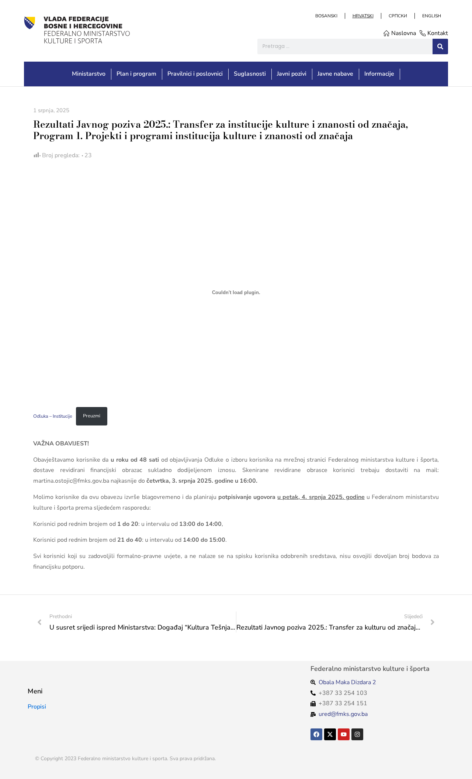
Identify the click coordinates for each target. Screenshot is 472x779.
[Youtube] (344, 734)
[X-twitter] (330, 734)
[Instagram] (357, 734)
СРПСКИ (397, 16)
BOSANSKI (326, 16)
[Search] (440, 46)
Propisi (37, 707)
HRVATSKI (362, 16)
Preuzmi (91, 416)
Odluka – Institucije (52, 416)
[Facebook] (316, 734)
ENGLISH (431, 16)
